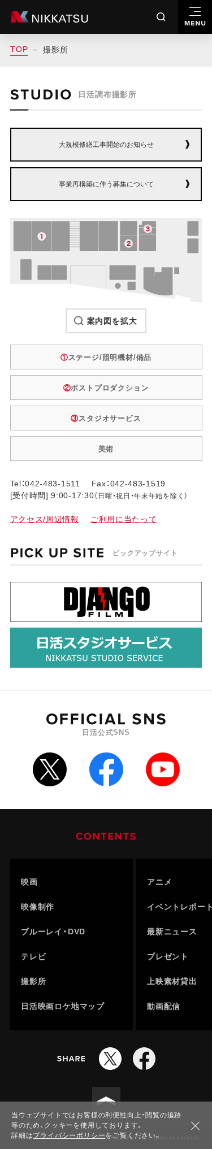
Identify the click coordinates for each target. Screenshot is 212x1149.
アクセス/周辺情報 (44, 519)
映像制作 (37, 906)
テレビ (33, 956)
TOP (19, 49)
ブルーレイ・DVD (53, 931)
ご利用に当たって (123, 519)
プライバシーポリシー (69, 1135)
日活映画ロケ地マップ (63, 1006)
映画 (29, 881)
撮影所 (33, 981)
